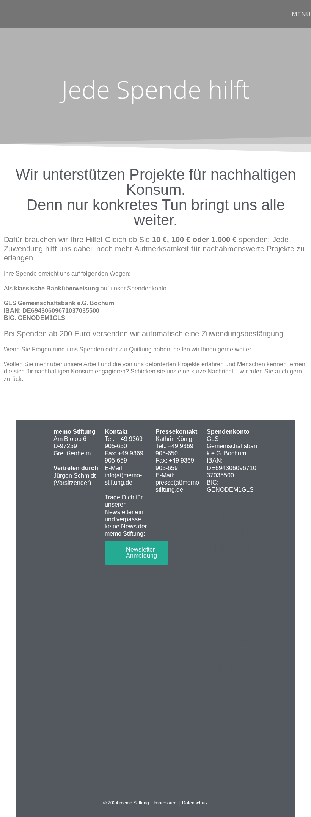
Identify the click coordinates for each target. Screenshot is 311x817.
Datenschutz (195, 803)
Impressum (166, 803)
